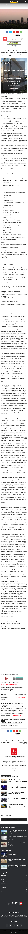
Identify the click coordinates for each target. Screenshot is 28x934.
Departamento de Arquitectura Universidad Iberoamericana (14, 719)
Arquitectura (3, 875)
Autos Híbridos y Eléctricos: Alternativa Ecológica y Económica (21, 742)
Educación (6, 4)
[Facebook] (13, 770)
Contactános (24, 930)
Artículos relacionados (6, 776)
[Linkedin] (14, 925)
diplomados (3, 724)
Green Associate (14, 724)
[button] (26, 1)
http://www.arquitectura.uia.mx (14, 759)
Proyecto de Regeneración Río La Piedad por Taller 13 (7, 741)
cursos (20, 722)
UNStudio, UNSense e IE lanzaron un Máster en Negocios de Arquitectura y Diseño (17, 781)
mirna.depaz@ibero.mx (14, 308)
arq (1, 782)
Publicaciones (3, 887)
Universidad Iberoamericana (13, 725)
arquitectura (9, 722)
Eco (1, 891)
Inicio (2, 4)
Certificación (3, 795)
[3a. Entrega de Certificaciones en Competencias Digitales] (4, 793)
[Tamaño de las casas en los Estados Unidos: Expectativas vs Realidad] (4, 867)
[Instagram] (10, 925)
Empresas (3, 883)
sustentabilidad (4, 725)
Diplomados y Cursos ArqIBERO (10, 720)
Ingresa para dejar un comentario (14, 819)
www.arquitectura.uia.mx (20, 697)
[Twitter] (15, 770)
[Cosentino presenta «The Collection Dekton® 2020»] (4, 838)
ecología (8, 724)
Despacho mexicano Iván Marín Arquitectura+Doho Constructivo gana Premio (17, 806)
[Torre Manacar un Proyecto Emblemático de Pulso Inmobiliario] (4, 854)
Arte (1, 889)
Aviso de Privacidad (12, 930)
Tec (1, 885)
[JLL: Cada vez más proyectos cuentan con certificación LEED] (4, 832)
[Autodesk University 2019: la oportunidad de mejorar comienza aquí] (4, 787)
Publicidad (19, 930)
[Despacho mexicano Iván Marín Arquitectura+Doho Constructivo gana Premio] (4, 806)
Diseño (2, 879)
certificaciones (15, 722)
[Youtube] (21, 925)
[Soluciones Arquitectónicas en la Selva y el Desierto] (4, 861)
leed (19, 724)
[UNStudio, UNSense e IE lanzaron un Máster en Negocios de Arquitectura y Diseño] (4, 781)
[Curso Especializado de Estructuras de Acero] (4, 800)
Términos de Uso (4, 930)
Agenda (2, 801)
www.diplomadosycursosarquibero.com (9, 684)
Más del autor (15, 776)
